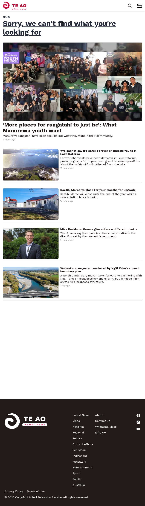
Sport (76, 473)
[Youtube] (129, 429)
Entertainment (82, 467)
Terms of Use (36, 491)
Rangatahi (79, 461)
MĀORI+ (100, 432)
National (78, 426)
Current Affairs (82, 444)
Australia (78, 485)
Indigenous (80, 455)
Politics (77, 438)
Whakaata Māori (106, 426)
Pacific (77, 479)
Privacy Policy (14, 491)
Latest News (80, 415)
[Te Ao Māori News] (26, 450)
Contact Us (102, 421)
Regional (78, 432)
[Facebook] (129, 415)
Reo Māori (79, 450)
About (99, 415)
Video (76, 421)
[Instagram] (129, 422)
